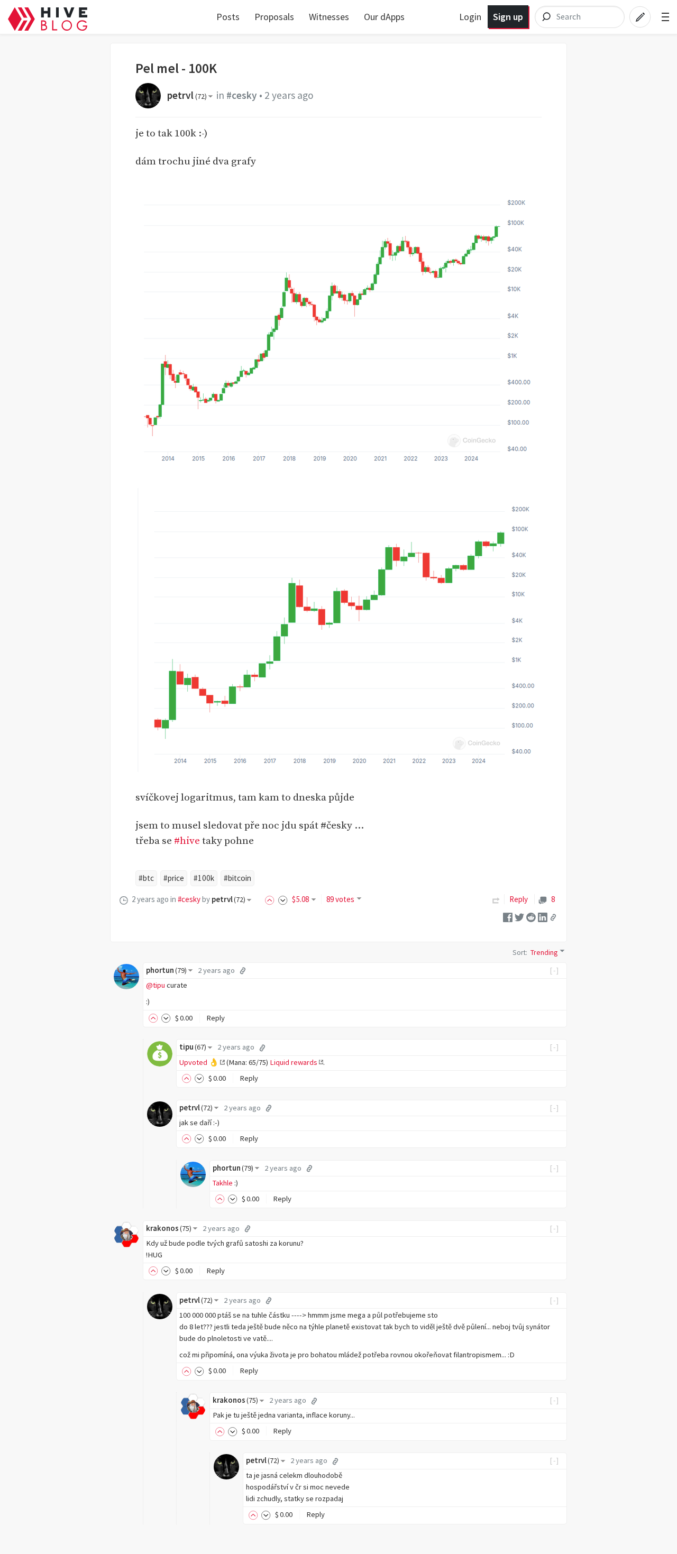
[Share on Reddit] (531, 917)
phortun (166, 970)
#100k (204, 878)
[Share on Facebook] (508, 917)
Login (470, 17)
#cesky (241, 95)
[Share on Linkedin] (542, 917)
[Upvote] (271, 899)
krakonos (168, 1228)
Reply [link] (518, 899)
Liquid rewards (293, 1062)
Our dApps (384, 17)
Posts (228, 17)
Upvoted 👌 (198, 1062)
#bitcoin (237, 878)
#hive (187, 840)
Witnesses (329, 17)
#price (173, 878)
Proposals (274, 17)
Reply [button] (215, 1018)
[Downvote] (283, 899)
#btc (146, 878)
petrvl (187, 95)
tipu (192, 1047)
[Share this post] (553, 917)
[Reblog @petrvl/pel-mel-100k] (496, 899)
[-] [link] (555, 970)
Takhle (223, 1183)
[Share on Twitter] (519, 917)
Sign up (508, 17)
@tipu (155, 985)
